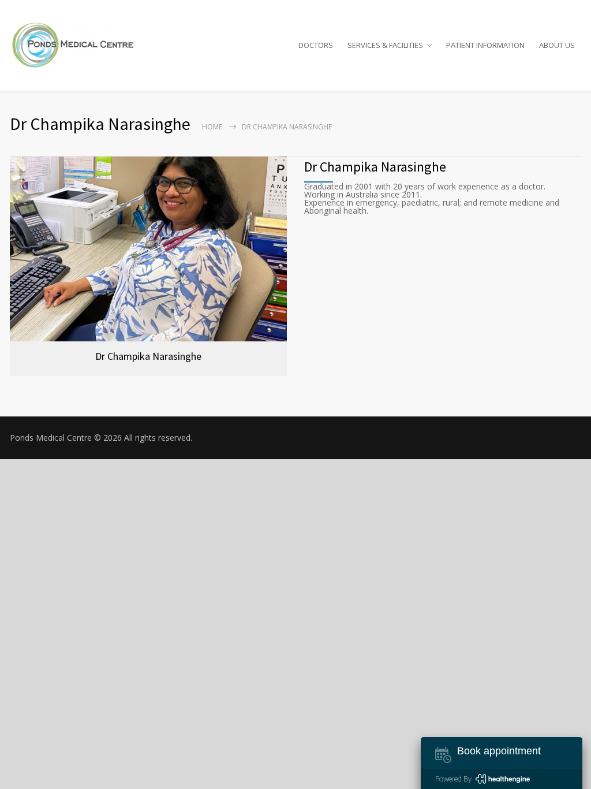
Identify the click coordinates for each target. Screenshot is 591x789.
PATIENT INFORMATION (485, 45)
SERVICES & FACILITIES (385, 45)
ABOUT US (557, 45)
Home (212, 127)
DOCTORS (315, 45)
